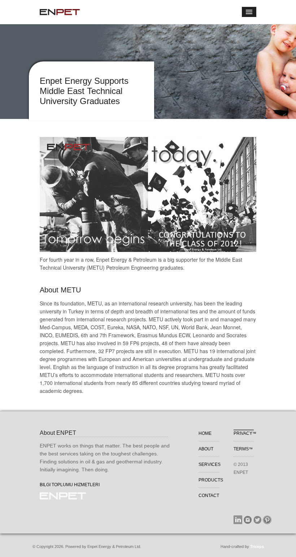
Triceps (257, 546)
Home (205, 433)
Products (211, 480)
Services (210, 464)
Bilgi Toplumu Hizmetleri (70, 484)
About (206, 448)
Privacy (245, 433)
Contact (209, 495)
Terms (243, 448)
